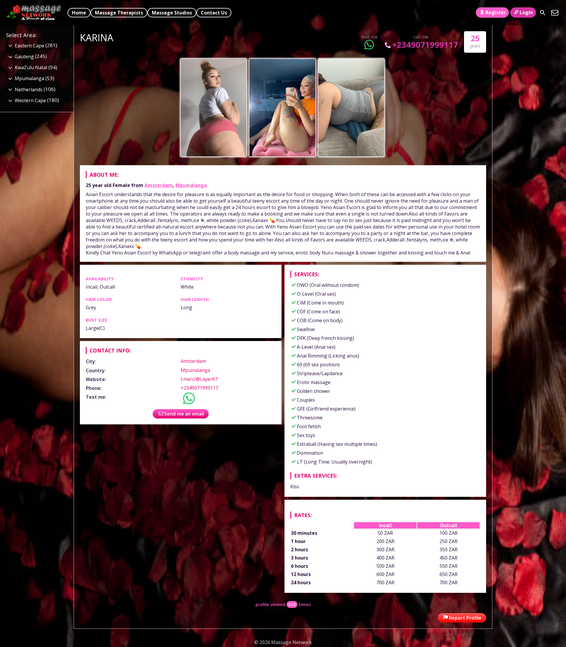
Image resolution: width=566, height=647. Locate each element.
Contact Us (214, 12)
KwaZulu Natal (31, 67)
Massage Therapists (119, 12)
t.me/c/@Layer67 (199, 379)
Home (79, 12)
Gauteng (24, 56)
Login (526, 12)
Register (496, 12)
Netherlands (28, 89)
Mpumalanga (191, 185)
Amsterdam (158, 185)
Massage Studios (172, 12)
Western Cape (30, 100)
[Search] (542, 12)
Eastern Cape (29, 45)
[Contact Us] (554, 12)
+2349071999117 (425, 44)
